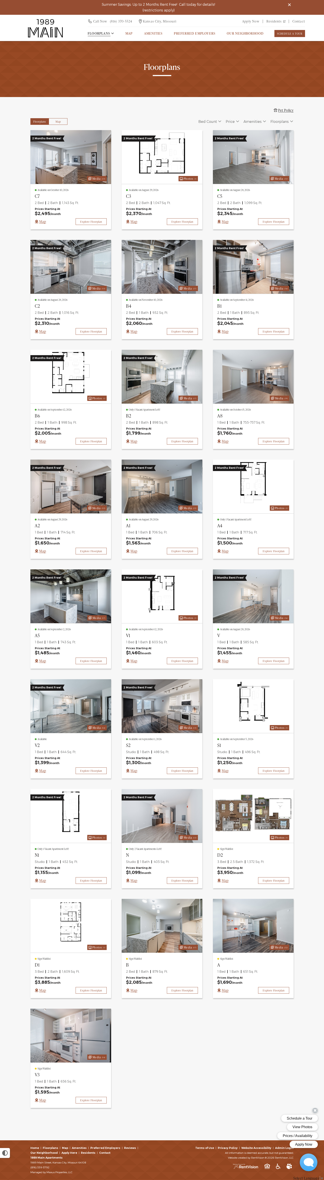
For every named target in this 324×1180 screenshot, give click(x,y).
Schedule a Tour (289, 33)
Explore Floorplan (91, 221)
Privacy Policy (228, 1148)
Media (96, 178)
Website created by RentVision (246, 1157)
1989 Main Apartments (46, 1157)
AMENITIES (153, 33)
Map (129, 33)
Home (34, 1148)
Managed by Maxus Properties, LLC (51, 1172)
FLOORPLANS (99, 33)
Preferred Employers (194, 33)
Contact (298, 21)
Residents (274, 21)
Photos (188, 178)
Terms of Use (204, 1148)
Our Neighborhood (245, 33)
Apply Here (69, 1152)
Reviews (130, 1148)
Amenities (79, 1148)
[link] (70, 157)
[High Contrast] (5, 1153)
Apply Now (250, 21)
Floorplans (50, 1148)
